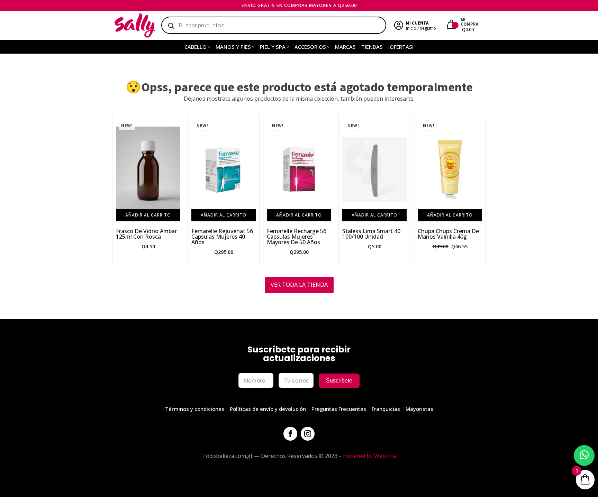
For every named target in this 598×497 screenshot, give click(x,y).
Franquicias (386, 408)
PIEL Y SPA (273, 46)
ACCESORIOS (310, 46)
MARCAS (345, 46)
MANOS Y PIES (233, 46)
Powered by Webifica (369, 456)
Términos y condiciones (194, 408)
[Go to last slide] (117, 189)
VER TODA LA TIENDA (299, 284)
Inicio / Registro (421, 28)
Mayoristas (419, 408)
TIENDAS (372, 46)
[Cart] (452, 25)
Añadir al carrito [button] (148, 215)
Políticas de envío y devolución (268, 408)
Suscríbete (339, 381)
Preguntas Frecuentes (338, 408)
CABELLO (195, 46)
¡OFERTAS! (401, 46)
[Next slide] (480, 189)
